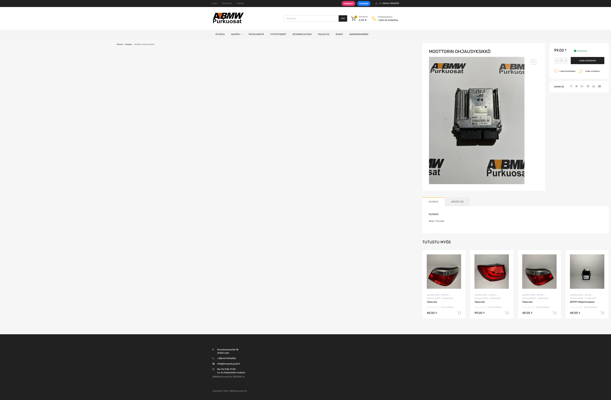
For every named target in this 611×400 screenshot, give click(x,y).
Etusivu (220, 34)
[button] (533, 62)
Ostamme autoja (302, 34)
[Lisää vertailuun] (460, 261)
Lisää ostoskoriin (587, 60)
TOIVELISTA (227, 3)
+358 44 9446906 (385, 20)
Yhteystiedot (278, 34)
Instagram (348, 3)
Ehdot (339, 34)
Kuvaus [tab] (433, 201)
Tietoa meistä (256, 34)
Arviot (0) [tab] (457, 201)
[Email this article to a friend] (599, 86)
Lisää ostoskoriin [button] (459, 313)
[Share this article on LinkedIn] (593, 86)
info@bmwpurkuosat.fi (228, 363)
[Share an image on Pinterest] (588, 86)
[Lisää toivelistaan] (460, 256)
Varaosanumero (358, 34)
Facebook (363, 3)
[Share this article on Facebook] (570, 86)
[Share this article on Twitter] (576, 86)
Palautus (323, 34)
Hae (343, 18)
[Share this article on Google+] (582, 86)
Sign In (386, 3)
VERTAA (240, 3)
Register (394, 3)
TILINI (214, 3)
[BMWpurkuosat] (228, 23)
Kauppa (235, 34)
